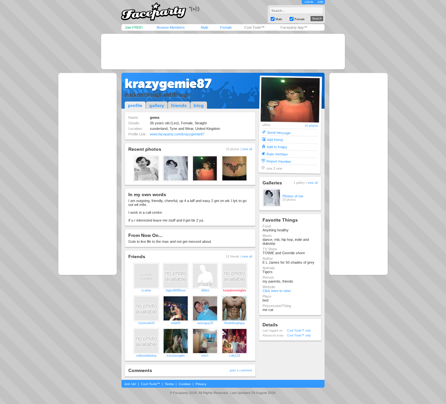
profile (135, 105)
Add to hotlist (277, 147)
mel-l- (205, 355)
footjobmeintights (234, 290)
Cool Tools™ (254, 27)
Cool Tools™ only (299, 330)
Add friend (275, 139)
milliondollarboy (146, 355)
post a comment (241, 370)
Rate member (277, 154)
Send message (279, 132)
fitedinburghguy (234, 323)
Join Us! (130, 384)
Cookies (185, 384)
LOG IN (309, 2)
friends (179, 105)
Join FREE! (134, 27)
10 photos (311, 126)
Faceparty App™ (293, 27)
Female (226, 27)
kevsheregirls (176, 355)
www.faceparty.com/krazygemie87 (177, 134)
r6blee (205, 290)
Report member (278, 161)
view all (247, 149)
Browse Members (171, 27)
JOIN (320, 2)
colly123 (234, 355)
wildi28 (175, 323)
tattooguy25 (205, 323)
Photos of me (292, 196)
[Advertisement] (223, 51)
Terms (169, 384)
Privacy (201, 384)
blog (199, 105)
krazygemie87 (168, 83)
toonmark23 (146, 323)
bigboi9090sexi (176, 290)
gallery (156, 105)
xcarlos (146, 290)
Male (204, 27)
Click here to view (277, 291)
